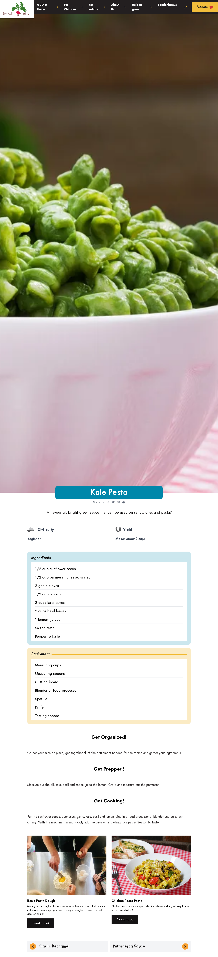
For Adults (93, 7)
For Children (70, 7)
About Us (115, 7)
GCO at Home (42, 7)
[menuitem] (107, 502)
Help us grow (137, 7)
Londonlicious (167, 5)
